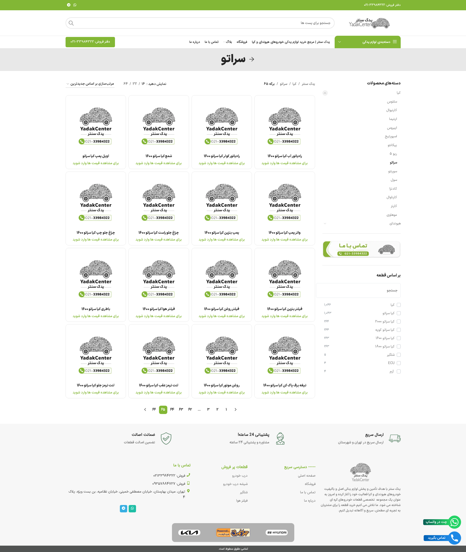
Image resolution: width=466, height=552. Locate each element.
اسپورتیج (391, 136)
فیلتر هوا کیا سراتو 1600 (159, 309)
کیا (399, 92)
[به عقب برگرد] (252, 59)
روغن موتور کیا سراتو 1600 (221, 385)
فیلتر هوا (242, 500)
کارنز (394, 206)
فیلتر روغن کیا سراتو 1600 (221, 309)
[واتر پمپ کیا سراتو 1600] (284, 201)
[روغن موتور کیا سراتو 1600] (221, 354)
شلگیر (244, 492)
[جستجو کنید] (71, 23)
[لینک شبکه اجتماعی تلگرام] (69, 5)
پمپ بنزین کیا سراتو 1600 (222, 232)
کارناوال (391, 197)
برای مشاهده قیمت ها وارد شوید (284, 163)
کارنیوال (391, 110)
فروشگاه (310, 484)
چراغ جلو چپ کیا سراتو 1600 (96, 232)
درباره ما (310, 500)
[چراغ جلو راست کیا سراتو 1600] (158, 201)
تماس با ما (308, 492)
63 (181, 409)
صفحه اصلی (307, 475)
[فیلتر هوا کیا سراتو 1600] (158, 278)
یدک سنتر (308, 84)
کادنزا (393, 188)
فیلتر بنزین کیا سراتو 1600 (284, 309)
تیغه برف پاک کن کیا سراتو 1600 (284, 385)
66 (154, 409)
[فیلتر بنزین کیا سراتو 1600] (284, 278)
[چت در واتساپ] (454, 522)
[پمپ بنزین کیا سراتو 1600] (221, 201)
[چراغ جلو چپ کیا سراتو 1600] (95, 201)
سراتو (393, 162)
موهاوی (391, 215)
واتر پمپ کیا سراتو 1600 (285, 232)
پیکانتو (392, 145)
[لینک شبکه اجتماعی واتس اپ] (75, 5)
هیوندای (395, 223)
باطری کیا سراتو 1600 (95, 309)
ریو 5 (393, 153)
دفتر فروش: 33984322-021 (382, 5)
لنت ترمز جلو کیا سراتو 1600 (95, 385)
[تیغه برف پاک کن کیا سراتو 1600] (284, 354)
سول (394, 180)
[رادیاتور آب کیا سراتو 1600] (284, 125)
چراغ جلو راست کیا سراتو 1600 (158, 232)
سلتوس (392, 101)
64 (172, 409)
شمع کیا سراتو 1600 (159, 156)
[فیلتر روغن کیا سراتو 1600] (221, 278)
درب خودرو (240, 475)
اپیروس (392, 127)
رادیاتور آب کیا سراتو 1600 (285, 156)
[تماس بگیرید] (454, 538)
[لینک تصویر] (277, 532)
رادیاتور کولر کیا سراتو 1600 (222, 156)
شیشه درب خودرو (235, 484)
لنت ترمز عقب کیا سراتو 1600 (158, 385)
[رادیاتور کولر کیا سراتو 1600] (221, 125)
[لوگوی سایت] (370, 22)
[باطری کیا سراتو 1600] (95, 278)
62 (190, 409)
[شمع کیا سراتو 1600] (158, 125)
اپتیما (393, 119)
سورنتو (392, 171)
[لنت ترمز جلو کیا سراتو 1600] (95, 354)
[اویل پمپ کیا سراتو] (95, 125)
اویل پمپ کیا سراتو (95, 156)
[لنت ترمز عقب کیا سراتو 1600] (158, 354)
